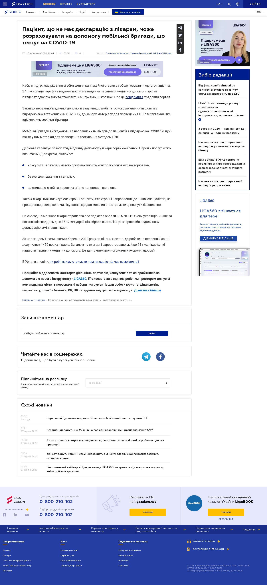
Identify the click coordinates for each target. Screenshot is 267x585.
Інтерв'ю (67, 12)
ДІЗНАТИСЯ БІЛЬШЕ (218, 238)
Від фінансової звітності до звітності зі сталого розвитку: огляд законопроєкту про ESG (219, 89)
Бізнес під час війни (130, 12)
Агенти (6, 550)
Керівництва (67, 555)
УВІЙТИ (151, 333)
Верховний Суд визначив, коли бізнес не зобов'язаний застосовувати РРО (97, 418)
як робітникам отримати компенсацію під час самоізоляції (94, 262)
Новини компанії (69, 550)
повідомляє (134, 97)
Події (82, 12)
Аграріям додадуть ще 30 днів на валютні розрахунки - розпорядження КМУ (99, 429)
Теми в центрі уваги (71, 565)
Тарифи (148, 512)
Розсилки (123, 560)
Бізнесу (49, 4)
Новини (31, 12)
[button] (5, 4)
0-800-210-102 (56, 515)
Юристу (66, 4)
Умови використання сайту (17, 565)
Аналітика (49, 12)
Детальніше (226, 519)
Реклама (7, 570)
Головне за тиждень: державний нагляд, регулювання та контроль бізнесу (221, 146)
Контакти (123, 565)
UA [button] (218, 4)
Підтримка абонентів (129, 550)
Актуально (99, 12)
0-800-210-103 (56, 501)
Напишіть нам (125, 555)
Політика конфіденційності (17, 560)
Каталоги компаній (70, 560)
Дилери (7, 555)
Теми (258, 11)
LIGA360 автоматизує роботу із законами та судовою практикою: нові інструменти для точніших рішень (221, 111)
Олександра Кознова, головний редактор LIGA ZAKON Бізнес (139, 53)
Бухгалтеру (86, 4)
